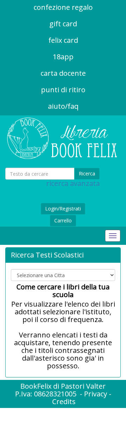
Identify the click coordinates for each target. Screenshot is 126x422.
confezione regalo (63, 7)
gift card (63, 23)
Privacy (95, 393)
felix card (63, 40)
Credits (64, 401)
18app (63, 56)
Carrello (63, 220)
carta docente (63, 73)
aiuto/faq (63, 106)
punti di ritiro (63, 89)
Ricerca (87, 173)
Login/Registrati (63, 208)
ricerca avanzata (73, 183)
